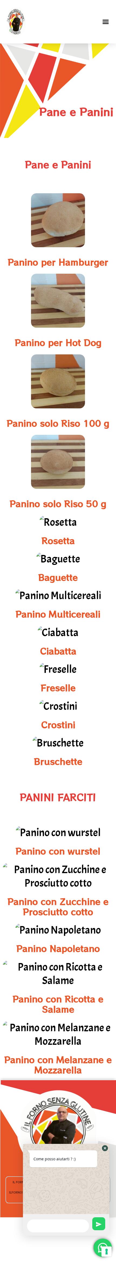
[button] (106, 21)
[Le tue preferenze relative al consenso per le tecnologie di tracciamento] (106, 1251)
